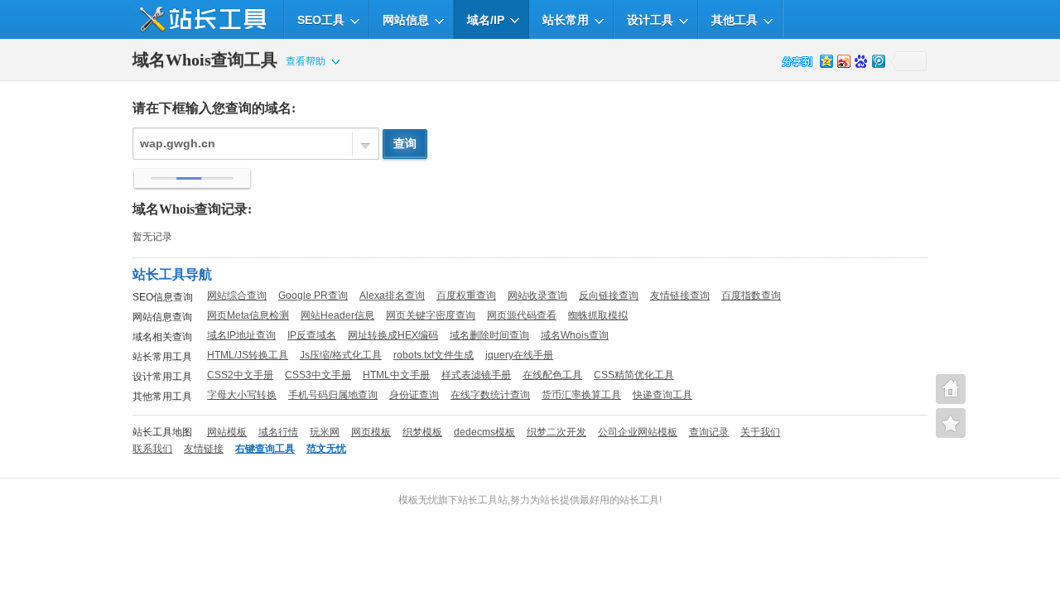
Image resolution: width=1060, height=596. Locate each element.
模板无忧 (418, 500)
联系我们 (152, 448)
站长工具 (639, 500)
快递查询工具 (662, 395)
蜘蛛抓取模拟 (598, 315)
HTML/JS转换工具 (247, 355)
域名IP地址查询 (241, 335)
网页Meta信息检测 (248, 315)
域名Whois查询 (575, 335)
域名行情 (278, 432)
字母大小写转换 (242, 395)
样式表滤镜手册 (476, 375)
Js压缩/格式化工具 (341, 355)
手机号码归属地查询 (333, 395)
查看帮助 (305, 61)
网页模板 (371, 432)
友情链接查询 (680, 295)
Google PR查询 (313, 295)
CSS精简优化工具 (634, 375)
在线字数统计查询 (490, 395)
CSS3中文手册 (318, 375)
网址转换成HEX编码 (393, 335)
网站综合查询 (237, 295)
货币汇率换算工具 (581, 395)
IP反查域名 (311, 335)
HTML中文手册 (396, 375)
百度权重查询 (466, 295)
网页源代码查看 (521, 315)
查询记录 (709, 432)
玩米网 (325, 432)
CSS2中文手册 (240, 375)
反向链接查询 (608, 295)
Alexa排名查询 (392, 295)
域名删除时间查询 (489, 335)
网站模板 (227, 432)
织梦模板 (422, 432)
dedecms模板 (484, 432)
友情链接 (204, 448)
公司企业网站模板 (637, 432)
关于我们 (760, 432)
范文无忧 (326, 448)
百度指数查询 (751, 295)
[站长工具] (199, 19)
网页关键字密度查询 (430, 315)
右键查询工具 (265, 448)
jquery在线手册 (519, 355)
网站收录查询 (537, 295)
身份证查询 (414, 395)
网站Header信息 (337, 315)
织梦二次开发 (556, 432)
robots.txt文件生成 (433, 355)
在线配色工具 (552, 375)
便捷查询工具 (951, 423)
